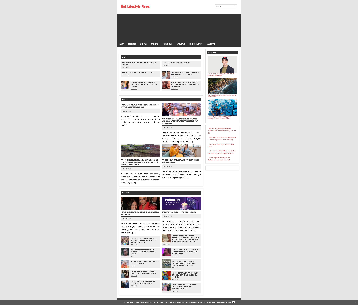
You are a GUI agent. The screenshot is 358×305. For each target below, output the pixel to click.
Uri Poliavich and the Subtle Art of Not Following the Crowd (221, 74)
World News (168, 44)
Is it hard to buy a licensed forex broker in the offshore (222, 95)
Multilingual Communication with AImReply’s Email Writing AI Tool (219, 117)
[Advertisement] (179, 27)
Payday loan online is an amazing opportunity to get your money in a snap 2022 (140, 106)
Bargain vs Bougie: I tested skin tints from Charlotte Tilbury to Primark (144, 84)
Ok (233, 302)
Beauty (121, 44)
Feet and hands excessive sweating (176, 63)
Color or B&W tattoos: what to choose (137, 72)
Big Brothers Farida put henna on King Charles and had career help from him (185, 275)
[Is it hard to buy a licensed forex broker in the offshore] (222, 94)
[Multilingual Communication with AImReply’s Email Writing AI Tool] (222, 115)
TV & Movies (155, 44)
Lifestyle (143, 44)
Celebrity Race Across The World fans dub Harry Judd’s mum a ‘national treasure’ (184, 287)
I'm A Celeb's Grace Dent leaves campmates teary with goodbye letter (143, 252)
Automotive (181, 44)
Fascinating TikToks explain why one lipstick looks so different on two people (185, 84)
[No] (356, 302)
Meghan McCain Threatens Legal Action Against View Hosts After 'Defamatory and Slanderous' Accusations (180, 121)
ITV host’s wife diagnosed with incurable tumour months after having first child (143, 240)
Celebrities (132, 44)
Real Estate (211, 44)
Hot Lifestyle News (135, 6)
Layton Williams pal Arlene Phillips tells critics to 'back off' (140, 213)
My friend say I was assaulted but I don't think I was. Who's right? (180, 161)
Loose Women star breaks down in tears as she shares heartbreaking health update (185, 252)
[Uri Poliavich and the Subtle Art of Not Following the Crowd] (222, 72)
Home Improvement (195, 44)
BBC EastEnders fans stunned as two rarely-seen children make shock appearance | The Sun (184, 263)
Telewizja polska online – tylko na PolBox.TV (179, 212)
